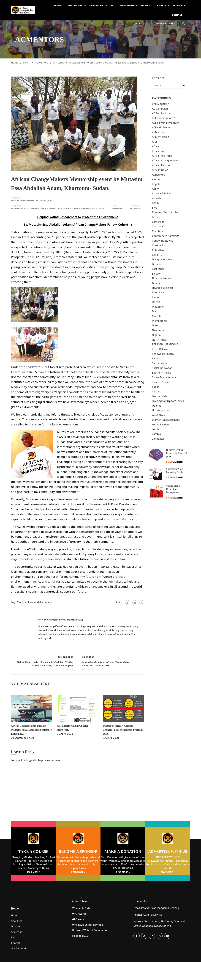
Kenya (155, 297)
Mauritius (157, 316)
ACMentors (41, 62)
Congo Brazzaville (162, 240)
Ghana (156, 283)
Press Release (160, 349)
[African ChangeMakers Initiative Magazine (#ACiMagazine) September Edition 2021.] (31, 708)
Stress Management (164, 377)
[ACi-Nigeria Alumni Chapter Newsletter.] (77, 708)
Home (57, 5)
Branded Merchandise (165, 212)
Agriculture (158, 174)
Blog (154, 207)
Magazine (158, 306)
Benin (155, 203)
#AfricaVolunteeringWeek (87, 924)
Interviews (158, 292)
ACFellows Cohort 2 (163, 118)
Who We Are (75, 5)
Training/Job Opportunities (168, 401)
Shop (14, 937)
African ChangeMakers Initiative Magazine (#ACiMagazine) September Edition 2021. (31, 729)
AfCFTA (156, 141)
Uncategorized (82, 208)
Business (157, 217)
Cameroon (158, 221)
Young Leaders (161, 424)
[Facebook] (127, 602)
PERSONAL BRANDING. (165, 344)
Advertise (16, 932)
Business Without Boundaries (89, 930)
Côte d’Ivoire (159, 250)
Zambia (156, 434)
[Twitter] (141, 602)
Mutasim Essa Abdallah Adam (34, 602)
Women (145, 5)
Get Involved (18, 948)
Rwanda (157, 358)
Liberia (156, 302)
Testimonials (159, 396)
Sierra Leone (159, 363)
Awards (161, 5)
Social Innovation (162, 368)
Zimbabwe (158, 438)
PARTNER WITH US (164, 23)
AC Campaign (160, 108)
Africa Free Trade (162, 155)
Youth (155, 429)
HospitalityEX (80, 935)
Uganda (156, 405)
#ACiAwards (79, 913)
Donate (177, 5)
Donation (157, 264)
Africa (44, 208)
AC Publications (161, 113)
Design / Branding (163, 259)
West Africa (98, 208)
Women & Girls (81, 908)
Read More (32, 872)
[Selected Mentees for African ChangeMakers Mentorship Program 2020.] (123, 708)
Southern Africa (161, 372)
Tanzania (157, 391)
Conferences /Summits (165, 236)
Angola (156, 184)
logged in (32, 760)
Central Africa (57, 208)
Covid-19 (157, 254)
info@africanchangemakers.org (160, 908)
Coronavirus (159, 245)
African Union (160, 170)
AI (111, 5)
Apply (155, 188)
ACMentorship (32, 208)
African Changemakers (165, 160)
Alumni (156, 179)
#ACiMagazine (160, 104)
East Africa (158, 269)
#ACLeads (78, 919)
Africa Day (158, 151)
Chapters (157, 231)
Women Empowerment (166, 420)
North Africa (159, 339)
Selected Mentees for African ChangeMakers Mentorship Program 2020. (123, 729)
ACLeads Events (161, 127)
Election (156, 273)
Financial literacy (162, 278)
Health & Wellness (163, 287)
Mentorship (127, 5)
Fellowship (96, 5)
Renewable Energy (163, 354)
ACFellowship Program (165, 122)
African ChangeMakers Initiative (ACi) (31, 200)
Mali (154, 311)
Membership (159, 321)
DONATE (138, 23)
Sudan (69, 208)
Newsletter (158, 330)
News (26, 62)
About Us (16, 921)
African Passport (162, 165)
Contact (177, 14)
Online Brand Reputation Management (173, 489)
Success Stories (161, 382)
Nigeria (156, 335)
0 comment (135, 208)
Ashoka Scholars (162, 193)
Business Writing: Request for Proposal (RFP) (176, 453)
